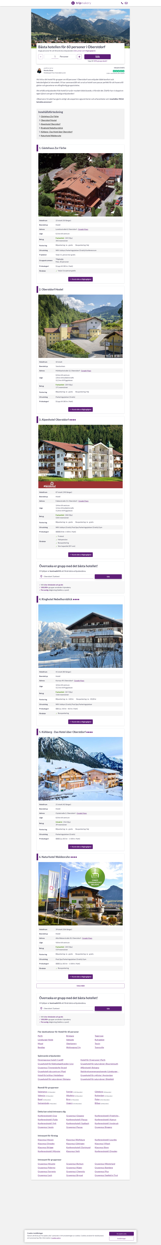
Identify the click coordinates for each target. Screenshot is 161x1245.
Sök (97, 56)
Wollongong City (73, 1047)
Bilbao (97, 1103)
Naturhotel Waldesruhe (51, 135)
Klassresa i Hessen (46, 1140)
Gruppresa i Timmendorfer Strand (52, 1067)
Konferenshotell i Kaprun (105, 1119)
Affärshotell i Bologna (89, 1067)
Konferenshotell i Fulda (48, 1119)
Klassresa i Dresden (46, 1143)
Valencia (41, 1095)
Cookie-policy (56, 1238)
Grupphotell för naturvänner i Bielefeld (97, 1079)
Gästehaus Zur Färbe (50, 116)
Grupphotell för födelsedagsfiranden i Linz (55, 1064)
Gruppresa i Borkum (74, 1164)
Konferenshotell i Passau (76, 1119)
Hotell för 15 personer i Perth (92, 1060)
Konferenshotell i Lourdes (106, 1140)
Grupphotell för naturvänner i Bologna (54, 1079)
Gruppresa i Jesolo (46, 1127)
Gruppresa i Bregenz (103, 1127)
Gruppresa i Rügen (74, 1167)
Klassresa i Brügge (45, 1147)
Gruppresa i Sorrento (47, 1171)
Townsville (99, 1047)
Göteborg (99, 1091)
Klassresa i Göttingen (75, 1143)
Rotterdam (99, 1095)
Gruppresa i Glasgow (75, 1115)
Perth (40, 1036)
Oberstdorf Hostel (49, 120)
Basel (40, 1099)
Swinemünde (43, 1103)
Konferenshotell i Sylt (47, 1123)
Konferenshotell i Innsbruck (106, 1123)
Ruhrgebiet (99, 1039)
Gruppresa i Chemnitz (75, 1171)
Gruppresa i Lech (45, 1175)
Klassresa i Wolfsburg (75, 1140)
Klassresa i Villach (102, 1143)
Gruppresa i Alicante (46, 1164)
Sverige (69, 1091)
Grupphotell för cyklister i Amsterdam (96, 1075)
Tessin (97, 1043)
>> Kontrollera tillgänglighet (80, 279)
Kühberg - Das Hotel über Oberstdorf (56, 132)
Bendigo (41, 1047)
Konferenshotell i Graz (47, 1115)
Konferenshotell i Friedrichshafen (108, 1115)
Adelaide (70, 1039)
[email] (126, 3)
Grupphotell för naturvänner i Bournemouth (99, 1064)
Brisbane (70, 1036)
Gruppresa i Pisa (102, 1171)
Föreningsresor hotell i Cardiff (50, 1060)
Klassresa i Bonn (102, 1147)
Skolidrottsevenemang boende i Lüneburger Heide (100, 1071)
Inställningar (121, 1238)
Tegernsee (99, 1036)
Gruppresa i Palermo (46, 1167)
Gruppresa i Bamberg (104, 1167)
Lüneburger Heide (45, 1039)
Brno (68, 1099)
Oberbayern (71, 1043)
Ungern (69, 1103)
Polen (97, 1099)
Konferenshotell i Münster (49, 1151)
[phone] (122, 3)
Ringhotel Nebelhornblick (52, 128)
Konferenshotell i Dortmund (78, 1147)
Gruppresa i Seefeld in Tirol (106, 1175)
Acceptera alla (121, 1234)
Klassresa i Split (73, 1151)
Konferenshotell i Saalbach (77, 1123)
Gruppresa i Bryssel (74, 1175)
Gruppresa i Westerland (105, 1164)
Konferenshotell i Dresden (106, 1151)
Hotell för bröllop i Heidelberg (50, 1075)
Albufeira (70, 1095)
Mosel (40, 1043)
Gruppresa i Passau (74, 1127)
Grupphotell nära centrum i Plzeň (52, 1071)
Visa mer (81, 986)
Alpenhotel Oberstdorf (50, 124)
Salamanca (42, 1091)
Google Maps (83, 229)
